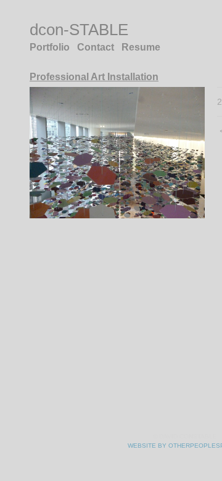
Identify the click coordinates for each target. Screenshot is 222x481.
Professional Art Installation (96, 76)
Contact (98, 47)
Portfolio (51, 47)
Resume (141, 47)
